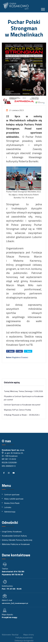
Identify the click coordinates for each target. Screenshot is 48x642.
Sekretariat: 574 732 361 (13, 571)
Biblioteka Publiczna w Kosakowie (16, 544)
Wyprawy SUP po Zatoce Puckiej (17, 409)
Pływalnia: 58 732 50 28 (12, 574)
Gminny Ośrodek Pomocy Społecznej (17, 539)
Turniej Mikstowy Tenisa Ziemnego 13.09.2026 (23, 391)
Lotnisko (7, 507)
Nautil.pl (15, 634)
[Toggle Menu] (43, 9)
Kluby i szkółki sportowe (13, 498)
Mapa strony (28, 634)
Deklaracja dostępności (24, 640)
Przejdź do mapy (9, 617)
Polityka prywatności (24, 637)
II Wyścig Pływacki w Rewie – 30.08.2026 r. (22, 414)
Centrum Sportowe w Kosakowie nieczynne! (22, 404)
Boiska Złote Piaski (11, 503)
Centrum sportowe (11, 494)
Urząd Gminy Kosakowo (12, 531)
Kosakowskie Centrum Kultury (14, 535)
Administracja (9, 511)
